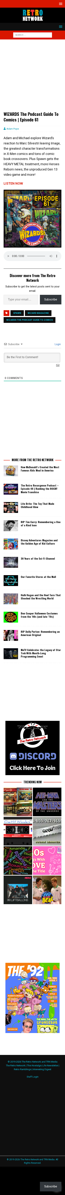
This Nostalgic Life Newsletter (42, 1065)
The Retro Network (15, 1065)
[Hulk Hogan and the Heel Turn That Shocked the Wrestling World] (11, 598)
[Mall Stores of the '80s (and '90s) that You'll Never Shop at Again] (18, 802)
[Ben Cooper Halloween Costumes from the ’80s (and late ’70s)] (11, 617)
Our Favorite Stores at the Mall (38, 577)
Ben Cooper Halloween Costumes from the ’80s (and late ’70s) (39, 614)
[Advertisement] (32, 77)
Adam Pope (12, 128)
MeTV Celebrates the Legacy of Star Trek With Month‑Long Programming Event (41, 653)
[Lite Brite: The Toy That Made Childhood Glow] (11, 507)
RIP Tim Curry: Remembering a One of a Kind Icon (40, 523)
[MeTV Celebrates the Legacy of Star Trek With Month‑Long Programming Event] (11, 653)
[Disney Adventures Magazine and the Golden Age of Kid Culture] (11, 544)
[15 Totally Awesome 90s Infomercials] (47, 831)
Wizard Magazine (38, 313)
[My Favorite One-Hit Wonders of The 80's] (18, 831)
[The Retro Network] (32, 20)
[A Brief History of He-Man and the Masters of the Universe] (47, 802)
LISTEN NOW (13, 183)
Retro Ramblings (22, 1069)
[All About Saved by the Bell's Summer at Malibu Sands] (47, 890)
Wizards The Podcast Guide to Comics (29, 320)
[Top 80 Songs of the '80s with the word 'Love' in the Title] (47, 860)
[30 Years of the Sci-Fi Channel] (11, 562)
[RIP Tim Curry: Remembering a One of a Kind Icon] (11, 525)
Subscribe (50, 299)
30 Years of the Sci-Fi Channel (38, 558)
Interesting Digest (42, 1069)
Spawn (17, 313)
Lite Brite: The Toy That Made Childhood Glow (37, 505)
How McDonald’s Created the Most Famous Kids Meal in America (40, 468)
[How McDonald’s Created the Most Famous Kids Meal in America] (11, 470)
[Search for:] (32, 34)
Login (57, 344)
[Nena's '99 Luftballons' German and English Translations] (18, 890)
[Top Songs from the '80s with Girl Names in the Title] (18, 860)
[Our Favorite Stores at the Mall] (11, 580)
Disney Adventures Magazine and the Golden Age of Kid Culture (39, 541)
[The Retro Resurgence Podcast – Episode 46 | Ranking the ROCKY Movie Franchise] (11, 489)
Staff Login (32, 1076)
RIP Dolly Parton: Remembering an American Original (40, 633)
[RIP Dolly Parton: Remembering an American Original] (11, 635)
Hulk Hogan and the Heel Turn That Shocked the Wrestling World (41, 596)
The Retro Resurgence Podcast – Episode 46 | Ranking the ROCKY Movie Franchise (40, 488)
